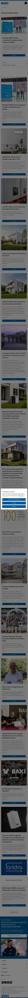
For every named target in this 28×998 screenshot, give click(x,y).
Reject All (14, 506)
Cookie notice (20, 495)
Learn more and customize (14, 499)
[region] (14, 499)
